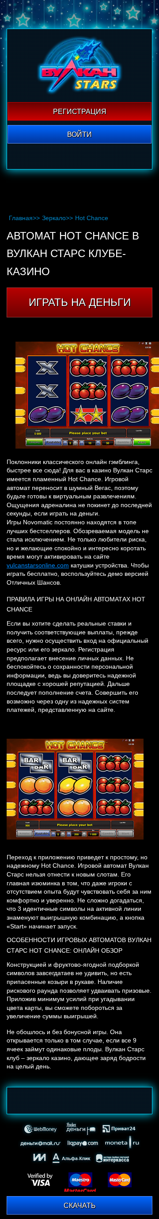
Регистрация (79, 111)
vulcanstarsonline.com (38, 565)
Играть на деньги (80, 302)
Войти (79, 134)
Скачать (80, 1205)
